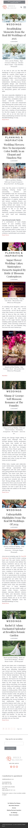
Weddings (14, 24)
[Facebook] (11, 767)
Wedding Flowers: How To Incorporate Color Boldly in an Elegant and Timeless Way (14, 151)
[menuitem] (14, 2)
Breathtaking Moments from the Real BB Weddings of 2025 (14, 33)
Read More (5, 119)
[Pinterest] (17, 767)
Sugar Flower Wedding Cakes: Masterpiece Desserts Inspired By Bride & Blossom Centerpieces (14, 268)
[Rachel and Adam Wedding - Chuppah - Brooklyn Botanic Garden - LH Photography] (14, 615)
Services (14, 808)
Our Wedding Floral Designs (14, 803)
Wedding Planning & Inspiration (14, 810)
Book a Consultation (14, 815)
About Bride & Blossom (14, 805)
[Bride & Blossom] (14, 759)
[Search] (20, 7)
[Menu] (24, 7)
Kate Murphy (15, 41)
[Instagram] (14, 767)
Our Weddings (14, 812)
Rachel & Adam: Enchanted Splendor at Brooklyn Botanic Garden (14, 630)
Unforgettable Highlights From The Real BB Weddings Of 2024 (14, 519)
